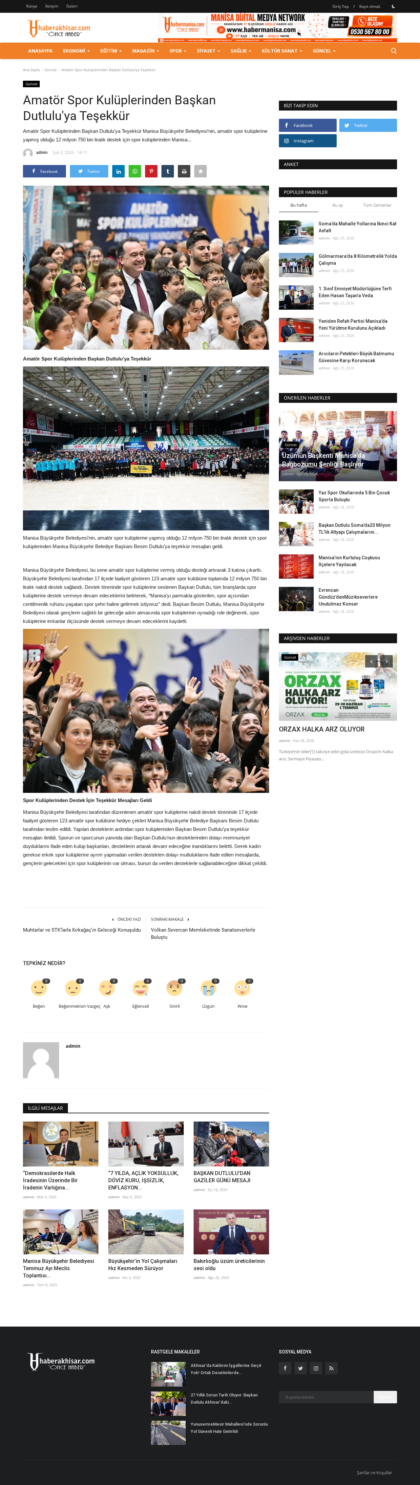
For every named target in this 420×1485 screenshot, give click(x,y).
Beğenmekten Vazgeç (74, 1006)
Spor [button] (176, 51)
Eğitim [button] (109, 51)
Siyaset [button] (207, 51)
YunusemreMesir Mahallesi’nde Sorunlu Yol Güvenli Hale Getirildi (229, 1428)
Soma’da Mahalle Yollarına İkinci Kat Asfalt (357, 227)
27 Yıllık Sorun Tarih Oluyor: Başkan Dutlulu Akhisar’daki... (224, 1398)
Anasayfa (40, 51)
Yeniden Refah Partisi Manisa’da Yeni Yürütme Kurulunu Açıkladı (353, 325)
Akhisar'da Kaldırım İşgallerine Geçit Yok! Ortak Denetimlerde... (226, 1369)
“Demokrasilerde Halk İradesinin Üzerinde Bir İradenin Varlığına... (50, 1180)
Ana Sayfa (31, 69)
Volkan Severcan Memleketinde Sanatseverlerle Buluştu (203, 933)
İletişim (51, 6)
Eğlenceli (140, 1006)
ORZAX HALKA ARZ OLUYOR (322, 729)
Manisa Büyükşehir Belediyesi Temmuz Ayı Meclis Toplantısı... (58, 1268)
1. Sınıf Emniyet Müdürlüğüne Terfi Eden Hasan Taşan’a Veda (355, 292)
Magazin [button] (144, 51)
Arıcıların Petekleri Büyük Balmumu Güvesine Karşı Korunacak (356, 357)
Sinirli (174, 1006)
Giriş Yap (340, 6)
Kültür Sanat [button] (280, 51)
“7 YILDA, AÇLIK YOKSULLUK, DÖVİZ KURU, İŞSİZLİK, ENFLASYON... (143, 1180)
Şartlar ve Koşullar (374, 1472)
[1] (393, 6)
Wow (242, 1006)
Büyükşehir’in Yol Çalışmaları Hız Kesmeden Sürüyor (142, 1264)
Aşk (106, 1006)
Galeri (71, 6)
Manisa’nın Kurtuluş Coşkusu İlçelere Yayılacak (349, 561)
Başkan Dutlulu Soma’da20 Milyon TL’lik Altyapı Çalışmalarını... (354, 529)
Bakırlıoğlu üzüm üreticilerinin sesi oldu (229, 1264)
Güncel (50, 69)
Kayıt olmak (369, 6)
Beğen (39, 1006)
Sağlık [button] (239, 51)
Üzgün (208, 1006)
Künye (31, 6)
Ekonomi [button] (75, 51)
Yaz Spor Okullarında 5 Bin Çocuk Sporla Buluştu (354, 496)
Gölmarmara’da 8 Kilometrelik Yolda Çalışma (358, 260)
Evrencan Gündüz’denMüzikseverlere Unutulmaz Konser (348, 597)
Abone (385, 1397)
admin (42, 152)
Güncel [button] (322, 51)
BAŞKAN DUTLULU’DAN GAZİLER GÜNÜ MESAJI (222, 1177)
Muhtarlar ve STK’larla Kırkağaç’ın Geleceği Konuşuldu (82, 930)
